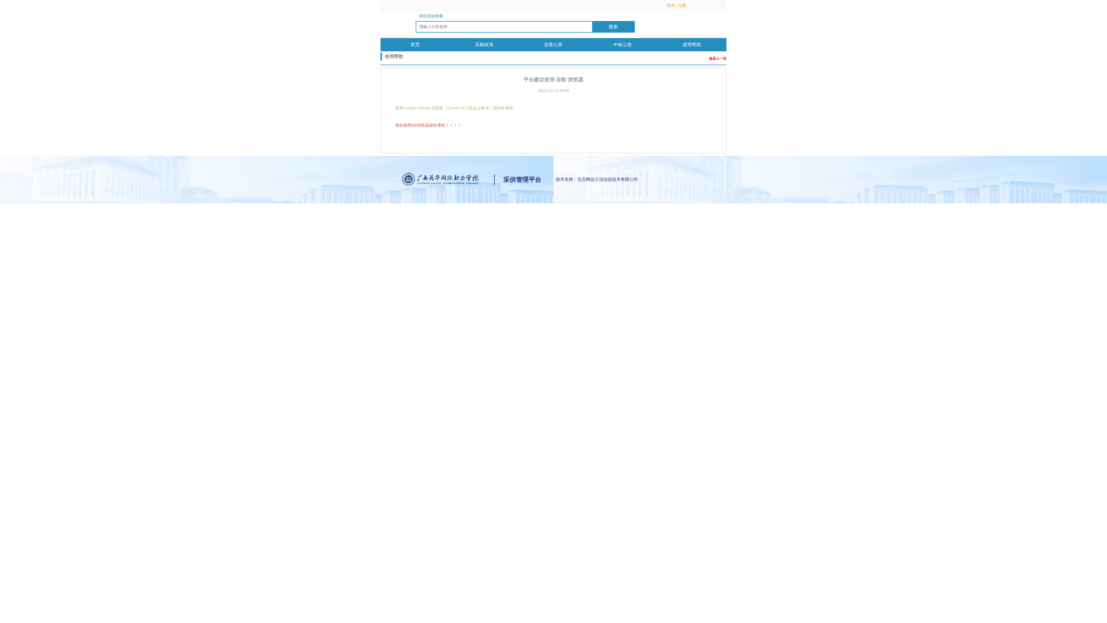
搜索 (613, 26)
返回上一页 (717, 59)
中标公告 (622, 44)
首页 (415, 44)
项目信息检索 (431, 16)
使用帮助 (692, 44)
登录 (671, 5)
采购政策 (484, 44)
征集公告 (553, 44)
